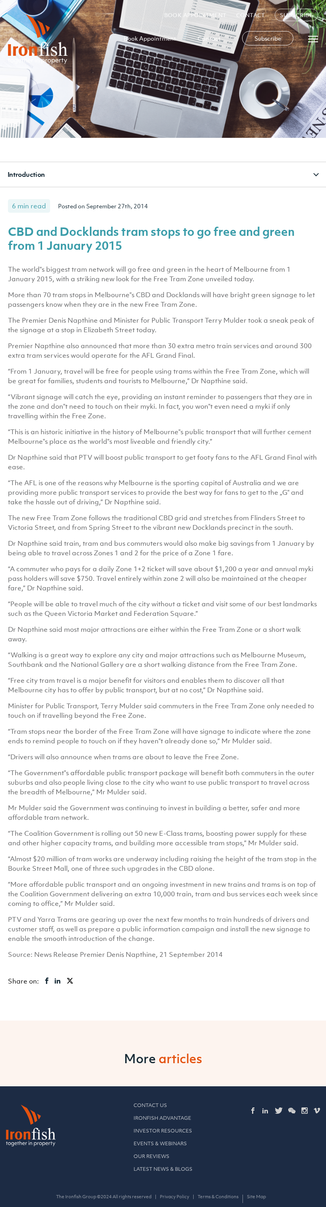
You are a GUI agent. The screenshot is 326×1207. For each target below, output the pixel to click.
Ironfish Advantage (162, 1118)
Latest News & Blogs (163, 1169)
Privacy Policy (174, 1196)
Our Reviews (151, 1156)
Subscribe (296, 15)
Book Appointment (195, 15)
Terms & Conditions (218, 1196)
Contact (250, 15)
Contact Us (150, 1105)
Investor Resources (163, 1130)
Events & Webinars (160, 1143)
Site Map (256, 1196)
